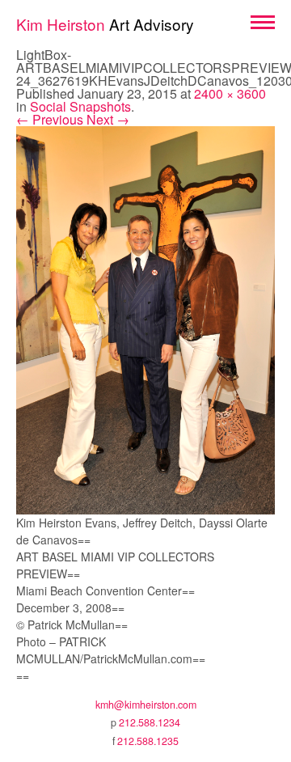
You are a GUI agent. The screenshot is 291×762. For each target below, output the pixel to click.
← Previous (49, 119)
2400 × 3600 (230, 93)
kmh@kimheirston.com (145, 704)
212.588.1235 (148, 741)
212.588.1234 (149, 722)
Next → (107, 119)
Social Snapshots (80, 106)
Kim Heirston (105, 24)
